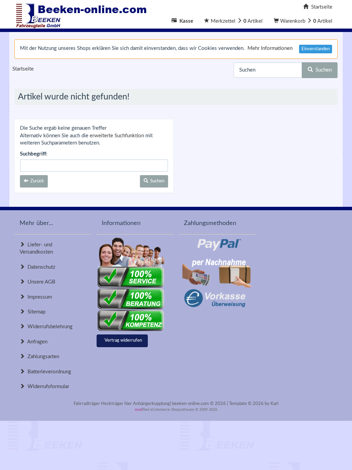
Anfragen (36, 341)
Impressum (38, 297)
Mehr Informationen (270, 48)
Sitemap (35, 311)
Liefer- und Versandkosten (36, 248)
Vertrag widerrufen (123, 340)
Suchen (322, 70)
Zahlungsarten (42, 356)
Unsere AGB (40, 282)
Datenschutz (40, 267)
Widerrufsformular (47, 386)
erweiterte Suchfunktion (117, 135)
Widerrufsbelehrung (49, 326)
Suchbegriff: (33, 154)
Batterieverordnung (48, 371)
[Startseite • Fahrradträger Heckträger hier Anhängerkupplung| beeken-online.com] (83, 14)
